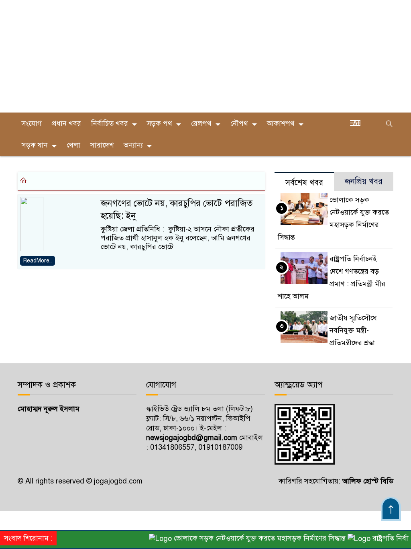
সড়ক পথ (159, 123)
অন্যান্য (133, 145)
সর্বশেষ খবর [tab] (304, 183)
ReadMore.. (37, 260)
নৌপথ (239, 123)
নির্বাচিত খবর (109, 123)
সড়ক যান (35, 145)
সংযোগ (32, 123)
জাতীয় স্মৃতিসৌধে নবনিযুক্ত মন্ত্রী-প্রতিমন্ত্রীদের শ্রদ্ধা (353, 330)
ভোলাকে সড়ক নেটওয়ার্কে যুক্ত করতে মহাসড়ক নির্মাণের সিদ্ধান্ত (254, 538)
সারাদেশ (102, 145)
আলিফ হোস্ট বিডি (366, 481)
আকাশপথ (281, 123)
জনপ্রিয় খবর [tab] (364, 181)
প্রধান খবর (66, 123)
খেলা (73, 145)
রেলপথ (201, 123)
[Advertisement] (205, 56)
